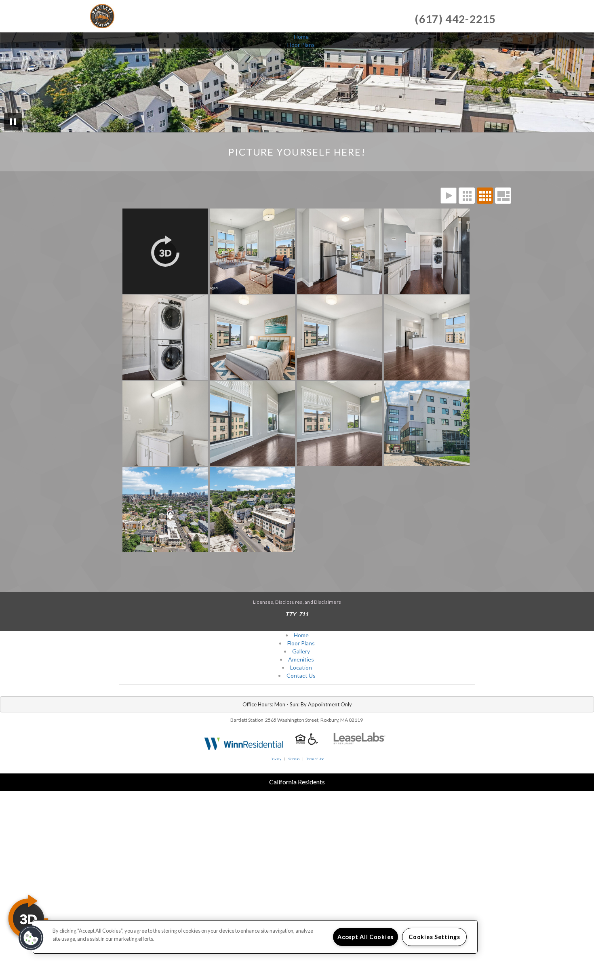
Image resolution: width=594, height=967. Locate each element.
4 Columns (485, 196)
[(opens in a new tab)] (359, 742)
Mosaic (503, 196)
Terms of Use (315, 759)
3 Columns (467, 196)
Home (301, 36)
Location (301, 667)
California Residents (297, 782)
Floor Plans (301, 44)
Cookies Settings (434, 936)
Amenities (301, 659)
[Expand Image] (166, 251)
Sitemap (293, 759)
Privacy (275, 759)
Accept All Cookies (365, 936)
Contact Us (301, 675)
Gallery (301, 651)
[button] (31, 938)
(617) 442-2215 (455, 19)
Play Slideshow (448, 196)
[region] (255, 937)
